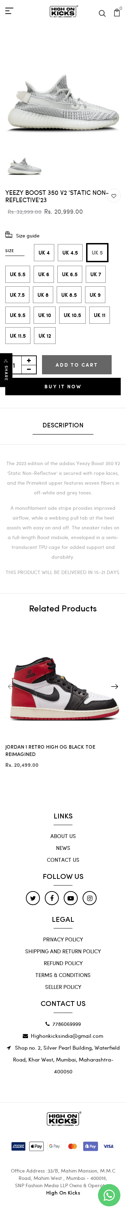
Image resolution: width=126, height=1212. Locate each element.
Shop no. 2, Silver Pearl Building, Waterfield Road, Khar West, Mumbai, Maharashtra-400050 (66, 1059)
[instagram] (90, 898)
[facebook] (52, 898)
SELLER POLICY (63, 986)
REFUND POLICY (63, 963)
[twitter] (33, 898)
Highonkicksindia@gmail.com (67, 1035)
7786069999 (66, 1023)
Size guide (28, 235)
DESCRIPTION (63, 426)
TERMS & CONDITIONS (63, 974)
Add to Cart (77, 364)
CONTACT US (63, 859)
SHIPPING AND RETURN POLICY (63, 951)
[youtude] (71, 898)
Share (6, 373)
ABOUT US (63, 835)
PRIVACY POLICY (63, 939)
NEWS (63, 847)
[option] (63, 81)
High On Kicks (63, 1193)
